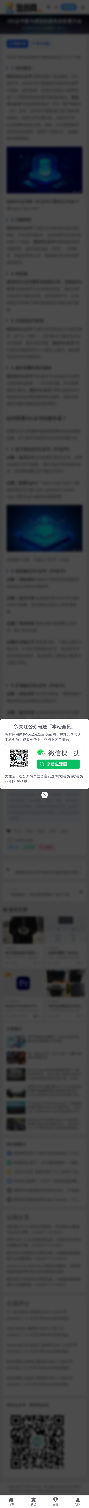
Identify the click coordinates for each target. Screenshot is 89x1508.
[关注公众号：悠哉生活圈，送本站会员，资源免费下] (44, 757)
